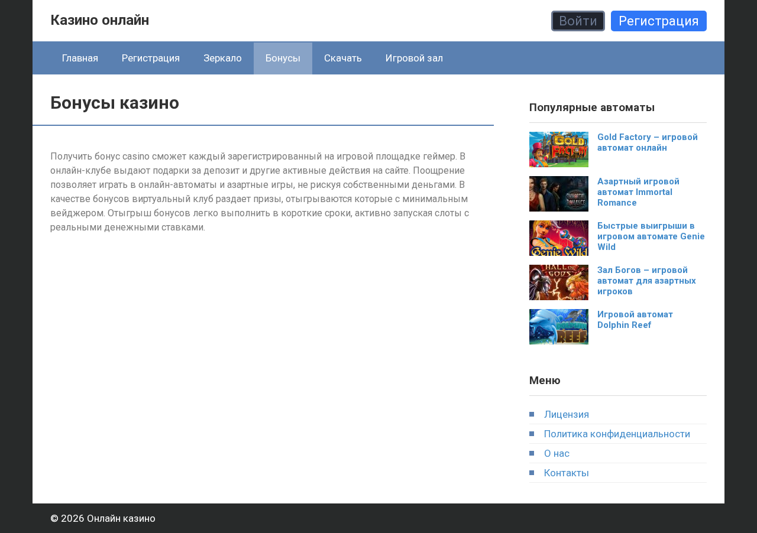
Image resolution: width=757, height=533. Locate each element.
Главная (80, 58)
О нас (557, 453)
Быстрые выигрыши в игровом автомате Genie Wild (651, 236)
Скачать (343, 58)
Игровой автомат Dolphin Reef (635, 319)
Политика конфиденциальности (617, 434)
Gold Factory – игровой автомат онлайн (647, 142)
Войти (578, 21)
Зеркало (222, 58)
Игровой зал (414, 58)
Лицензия (566, 414)
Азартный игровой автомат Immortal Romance (638, 192)
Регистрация (659, 21)
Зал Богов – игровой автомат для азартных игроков (646, 281)
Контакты (566, 473)
